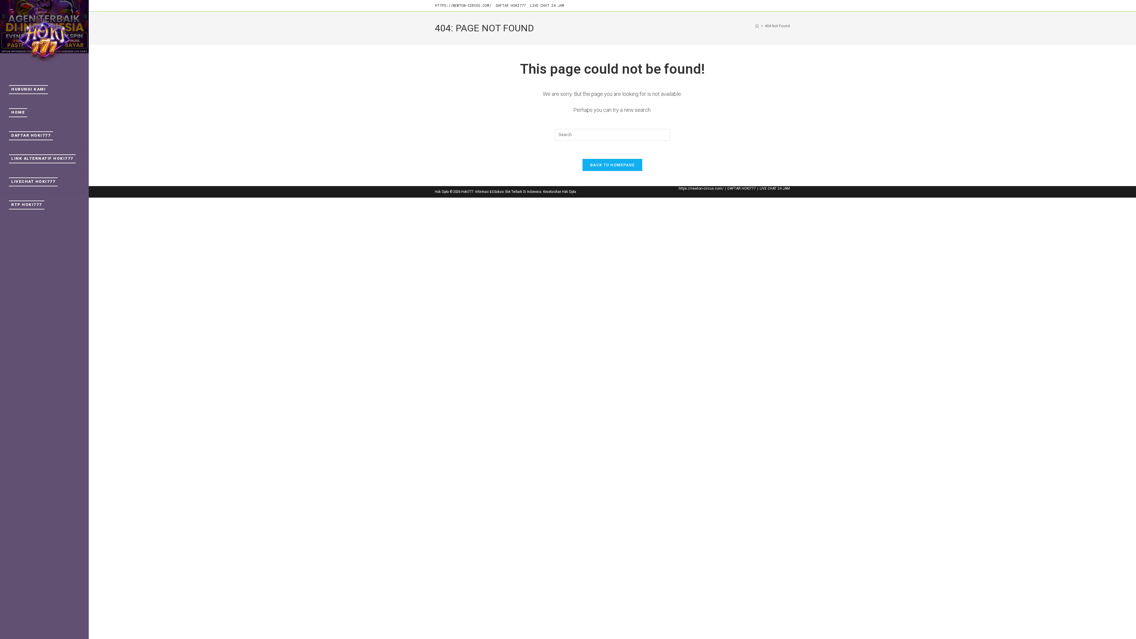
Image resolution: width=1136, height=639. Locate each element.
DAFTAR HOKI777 (511, 5)
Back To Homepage (612, 165)
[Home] (757, 26)
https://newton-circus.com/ (463, 5)
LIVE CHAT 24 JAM (547, 5)
